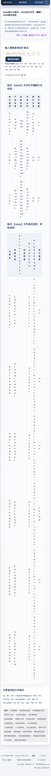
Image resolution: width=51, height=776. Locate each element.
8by (18, 70)
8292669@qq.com (43, 764)
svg (6, 70)
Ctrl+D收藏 (41, 760)
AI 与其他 (8, 740)
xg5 (27, 703)
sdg (36, 67)
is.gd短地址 (8, 727)
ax (4, 695)
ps (28, 67)
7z (36, 703)
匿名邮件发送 (39, 732)
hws (35, 695)
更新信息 (28, 764)
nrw (10, 67)
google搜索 (8, 719)
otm (14, 67)
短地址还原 (30, 719)
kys (42, 64)
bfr (8, 695)
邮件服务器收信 (25, 736)
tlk (37, 699)
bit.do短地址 (32, 723)
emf (30, 64)
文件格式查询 (21, 715)
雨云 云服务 (7, 760)
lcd (39, 695)
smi (40, 67)
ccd (21, 64)
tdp (33, 699)
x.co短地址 (20, 727)
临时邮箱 (7, 732)
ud (14, 703)
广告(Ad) (42, 756)
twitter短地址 (20, 723)
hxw (34, 64)
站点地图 (20, 764)
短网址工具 (19, 719)
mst (12, 699)
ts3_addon (7, 703)
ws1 (22, 703)
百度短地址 (8, 723)
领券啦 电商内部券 (24, 760)
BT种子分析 (8, 715)
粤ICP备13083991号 (42, 768)
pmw (23, 67)
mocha (6, 699)
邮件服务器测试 (10, 736)
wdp (10, 70)
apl (17, 64)
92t (40, 703)
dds (25, 64)
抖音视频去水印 (38, 710)
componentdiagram (23, 695)
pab (19, 67)
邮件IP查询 (27, 732)
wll (15, 70)
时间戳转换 (33, 715)
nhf (6, 67)
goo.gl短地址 (31, 727)
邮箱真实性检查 (39, 736)
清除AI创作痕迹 (20, 740)
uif (18, 703)
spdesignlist (20, 699)
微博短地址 (42, 719)
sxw (28, 699)
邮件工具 (42, 727)
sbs (31, 67)
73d (32, 703)
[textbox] (22, 54)
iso (39, 64)
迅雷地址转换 (25, 710)
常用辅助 (13, 710)
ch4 (12, 695)
